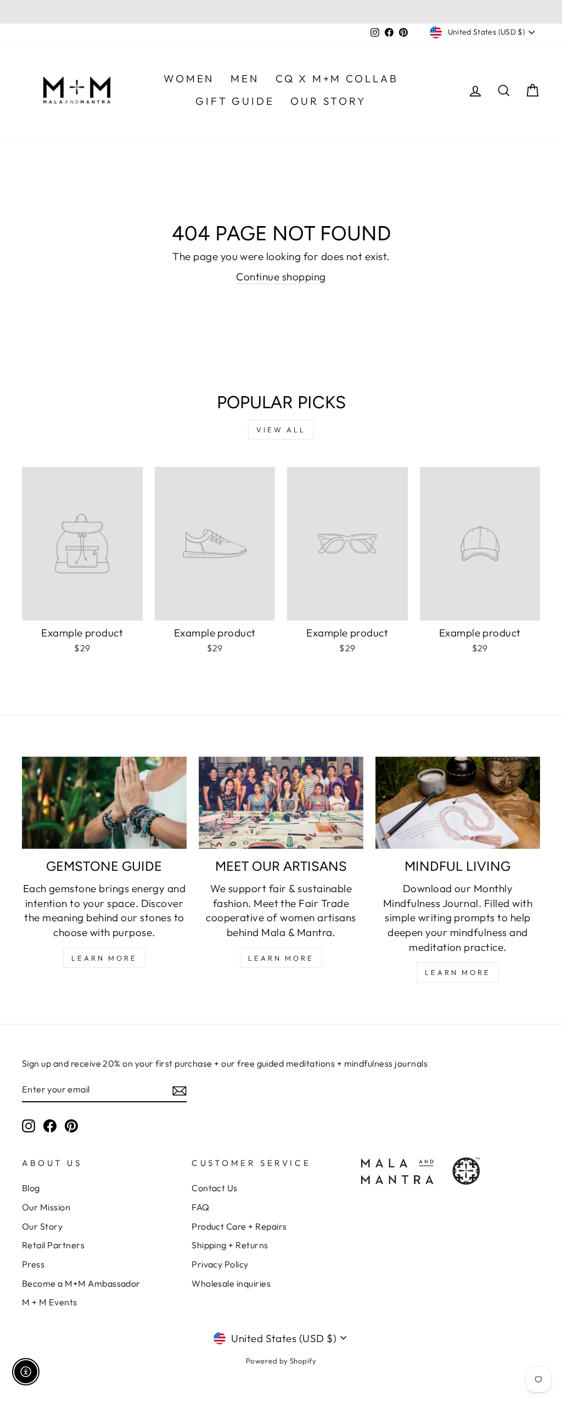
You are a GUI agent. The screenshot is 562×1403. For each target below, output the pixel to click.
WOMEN (189, 78)
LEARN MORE (104, 958)
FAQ (200, 1207)
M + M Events (49, 1302)
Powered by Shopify (281, 1360)
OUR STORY (328, 101)
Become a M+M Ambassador (81, 1283)
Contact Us (215, 1187)
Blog (31, 1187)
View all (281, 429)
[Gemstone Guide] (104, 803)
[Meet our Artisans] (281, 803)
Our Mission (46, 1207)
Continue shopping (280, 276)
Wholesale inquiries (231, 1283)
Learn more (458, 972)
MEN (244, 78)
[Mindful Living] (457, 803)
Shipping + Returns (230, 1244)
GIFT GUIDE (234, 101)
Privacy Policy (220, 1264)
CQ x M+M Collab (337, 78)
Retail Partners (53, 1244)
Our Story (42, 1226)
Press (33, 1264)
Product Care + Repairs (239, 1226)
